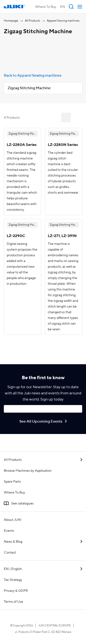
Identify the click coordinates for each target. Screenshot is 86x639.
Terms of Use (13, 601)
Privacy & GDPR (16, 590)
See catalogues (22, 503)
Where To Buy (45, 7)
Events (9, 530)
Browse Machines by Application (28, 470)
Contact (10, 552)
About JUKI (12, 520)
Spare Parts (12, 481)
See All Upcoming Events (40, 421)
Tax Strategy (13, 580)
